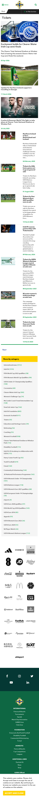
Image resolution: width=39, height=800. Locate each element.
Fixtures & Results (19, 711)
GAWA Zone (19, 722)
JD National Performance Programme (19, 474)
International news (13, 365)
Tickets (8, 420)
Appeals (8, 516)
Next (4, 350)
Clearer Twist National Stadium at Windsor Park (19, 442)
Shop (19, 767)
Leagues (19, 754)
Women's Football (12, 436)
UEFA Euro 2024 (11, 525)
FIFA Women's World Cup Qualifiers (18, 377)
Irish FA (9, 369)
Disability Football (12, 447)
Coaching (9, 432)
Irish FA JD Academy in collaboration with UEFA (18, 452)
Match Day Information (19, 719)
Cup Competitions (20, 751)
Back (3, 11)
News (19, 765)
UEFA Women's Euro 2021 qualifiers (18, 489)
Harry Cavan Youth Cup (13, 458)
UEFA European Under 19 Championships (18, 494)
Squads (19, 717)
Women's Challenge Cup (14, 396)
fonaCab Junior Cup (13, 407)
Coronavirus (9, 388)
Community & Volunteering (15, 470)
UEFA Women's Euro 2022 (14, 521)
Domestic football (12, 415)
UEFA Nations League (13, 485)
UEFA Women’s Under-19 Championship (18, 480)
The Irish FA (19, 762)
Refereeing (9, 428)
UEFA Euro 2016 (11, 512)
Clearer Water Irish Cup (14, 392)
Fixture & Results (19, 749)
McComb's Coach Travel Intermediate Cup (18, 402)
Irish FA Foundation (12, 411)
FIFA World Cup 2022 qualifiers (16, 373)
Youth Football (11, 462)
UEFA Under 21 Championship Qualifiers (18, 383)
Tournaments (19, 714)
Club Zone (19, 725)
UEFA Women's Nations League (17, 533)
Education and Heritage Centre (16, 424)
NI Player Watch (11, 529)
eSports (8, 500)
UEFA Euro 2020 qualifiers (14, 504)
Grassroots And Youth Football (19, 733)
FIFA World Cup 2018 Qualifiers (17, 508)
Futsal (8, 466)
